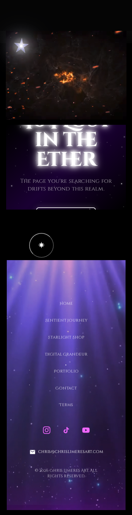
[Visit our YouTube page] (86, 430)
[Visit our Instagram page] (46, 430)
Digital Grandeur (66, 354)
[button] (41, 245)
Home (66, 303)
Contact (66, 388)
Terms (66, 405)
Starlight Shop (66, 337)
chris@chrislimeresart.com (70, 452)
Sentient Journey (66, 320)
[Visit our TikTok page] (66, 430)
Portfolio (66, 371)
